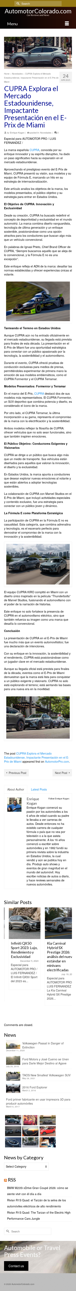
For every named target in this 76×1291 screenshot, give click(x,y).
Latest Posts (39, 789)
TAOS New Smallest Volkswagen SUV (46, 1075)
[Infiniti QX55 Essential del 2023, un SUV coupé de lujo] (47, 1120)
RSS (12, 1180)
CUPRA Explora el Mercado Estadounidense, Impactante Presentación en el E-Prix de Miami (36, 757)
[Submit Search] (17, 3)
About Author (15, 789)
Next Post (61, 773)
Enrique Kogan (17, 132)
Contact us (16, 1266)
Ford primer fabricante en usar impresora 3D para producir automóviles (38, 1101)
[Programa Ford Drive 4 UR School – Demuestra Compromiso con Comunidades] (12, 1142)
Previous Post (17, 773)
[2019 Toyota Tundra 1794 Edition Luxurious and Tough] (47, 1142)
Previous (7, 963)
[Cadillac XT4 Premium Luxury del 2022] (12, 1120)
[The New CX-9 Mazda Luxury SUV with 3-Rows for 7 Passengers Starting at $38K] (12, 1131)
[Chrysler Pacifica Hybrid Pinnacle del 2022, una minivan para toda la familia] (30, 1142)
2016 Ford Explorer (34, 1087)
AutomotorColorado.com (38, 11)
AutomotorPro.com (57, 761)
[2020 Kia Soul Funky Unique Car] (47, 1131)
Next (68, 963)
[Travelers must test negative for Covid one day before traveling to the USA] (30, 1131)
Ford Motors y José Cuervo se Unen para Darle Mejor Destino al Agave (45, 1061)
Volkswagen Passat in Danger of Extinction (43, 1045)
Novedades (45, 132)
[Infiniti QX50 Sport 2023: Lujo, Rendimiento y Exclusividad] (20, 923)
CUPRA (34, 150)
